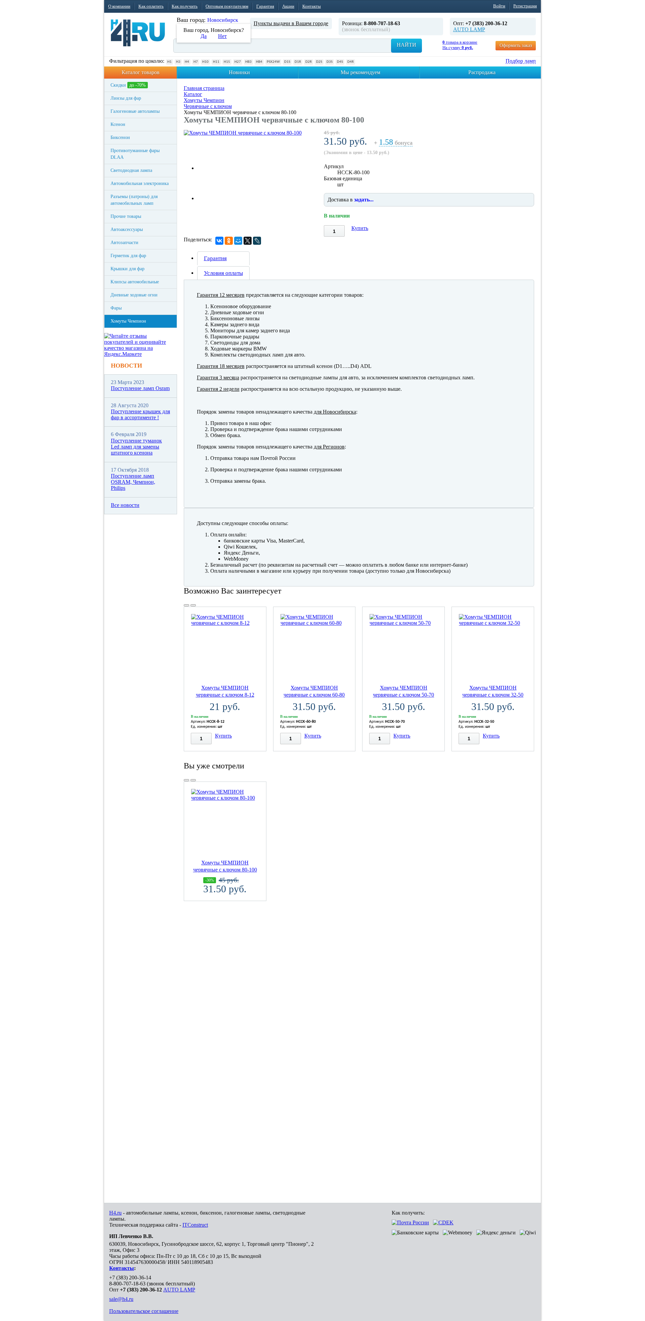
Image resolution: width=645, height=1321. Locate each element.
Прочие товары (126, 216)
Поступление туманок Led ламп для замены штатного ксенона (136, 447)
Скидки (128, 85)
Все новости (125, 505)
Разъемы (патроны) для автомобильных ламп (134, 200)
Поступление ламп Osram (140, 388)
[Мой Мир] (238, 241)
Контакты (311, 6)
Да (204, 36)
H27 (237, 62)
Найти (406, 45)
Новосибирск (222, 20)
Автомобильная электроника (140, 183)
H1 (169, 62)
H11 (216, 62)
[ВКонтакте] (219, 241)
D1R (298, 62)
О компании (119, 6)
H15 (227, 62)
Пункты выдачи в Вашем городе (291, 23)
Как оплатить (151, 6)
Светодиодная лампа (131, 170)
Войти (499, 5)
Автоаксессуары (127, 229)
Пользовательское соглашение (143, 1311)
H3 (178, 62)
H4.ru (115, 1213)
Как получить (185, 6)
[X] (248, 241)
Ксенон (118, 124)
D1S (287, 62)
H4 (187, 62)
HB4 (259, 62)
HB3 (248, 62)
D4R (350, 62)
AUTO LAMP (469, 29)
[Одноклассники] (229, 241)
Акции (288, 6)
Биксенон (120, 137)
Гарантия (265, 6)
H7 (196, 62)
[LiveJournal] (257, 241)
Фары (116, 308)
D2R (308, 62)
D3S (330, 62)
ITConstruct (195, 1225)
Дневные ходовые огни (134, 294)
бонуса (396, 142)
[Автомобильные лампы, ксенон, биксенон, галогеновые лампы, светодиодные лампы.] (138, 32)
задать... (364, 199)
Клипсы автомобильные (135, 281)
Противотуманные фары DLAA (135, 154)
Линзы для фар (126, 98)
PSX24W (273, 62)
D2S (319, 62)
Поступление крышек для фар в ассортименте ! (140, 414)
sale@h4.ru (121, 1299)
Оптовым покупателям (227, 6)
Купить (359, 228)
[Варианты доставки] (410, 1222)
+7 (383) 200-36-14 (130, 1277)
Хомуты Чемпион (128, 321)
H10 (205, 62)
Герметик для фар (128, 255)
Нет (222, 36)
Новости (126, 365)
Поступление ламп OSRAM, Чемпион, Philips (133, 482)
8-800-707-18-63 (127, 1283)
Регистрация (525, 5)
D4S (340, 62)
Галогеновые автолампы (135, 111)
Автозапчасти (124, 242)
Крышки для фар (127, 268)
